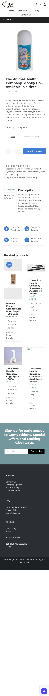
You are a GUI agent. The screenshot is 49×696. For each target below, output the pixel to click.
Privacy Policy (12, 510)
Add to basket (34, 151)
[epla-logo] (9, 1)
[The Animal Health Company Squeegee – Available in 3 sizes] (36, 267)
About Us (10, 531)
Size (13, 137)
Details (9, 338)
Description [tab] (9, 189)
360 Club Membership (16, 544)
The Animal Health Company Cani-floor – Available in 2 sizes (35, 375)
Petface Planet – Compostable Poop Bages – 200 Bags (13, 308)
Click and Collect (14, 490)
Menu (8, 20)
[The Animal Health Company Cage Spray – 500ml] (13, 356)
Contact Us (11, 482)
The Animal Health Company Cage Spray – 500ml (12, 373)
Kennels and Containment (26, 171)
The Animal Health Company (23, 177)
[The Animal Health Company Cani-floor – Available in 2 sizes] (36, 356)
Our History (11, 528)
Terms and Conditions (16, 507)
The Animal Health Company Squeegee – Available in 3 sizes (35, 287)
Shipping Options (14, 484)
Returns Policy (12, 487)
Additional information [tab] (9, 196)
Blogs (8, 547)
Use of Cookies (13, 513)
